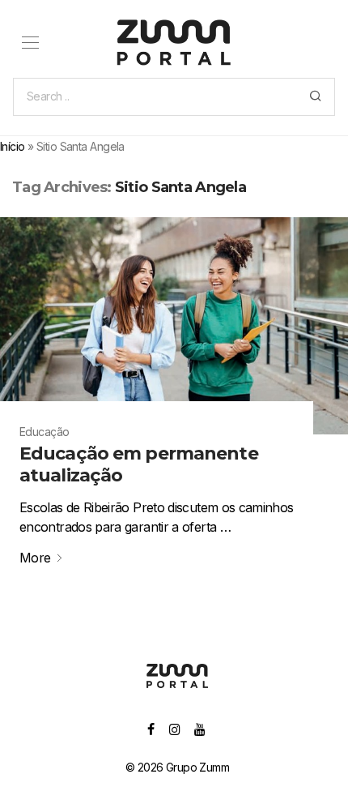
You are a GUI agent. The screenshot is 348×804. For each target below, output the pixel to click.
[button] (315, 97)
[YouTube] (200, 728)
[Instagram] (174, 728)
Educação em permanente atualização (138, 464)
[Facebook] (150, 728)
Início (12, 146)
